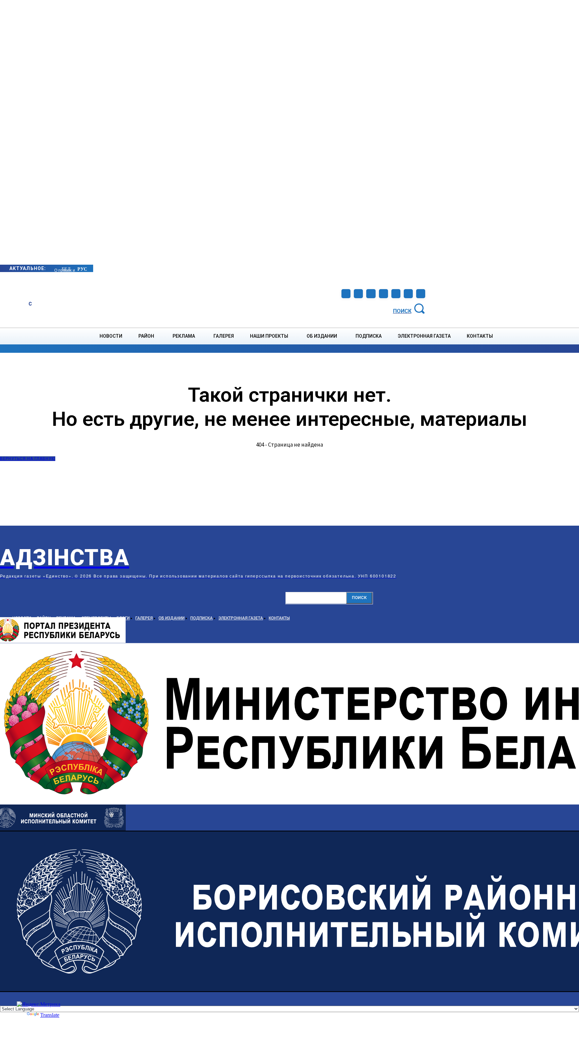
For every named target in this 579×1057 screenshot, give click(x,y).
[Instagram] (358, 293)
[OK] (420, 293)
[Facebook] (345, 293)
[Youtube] (408, 293)
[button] (410, 308)
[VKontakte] (395, 293)
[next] (54, 268)
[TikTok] (383, 293)
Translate (49, 1015)
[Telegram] (370, 293)
